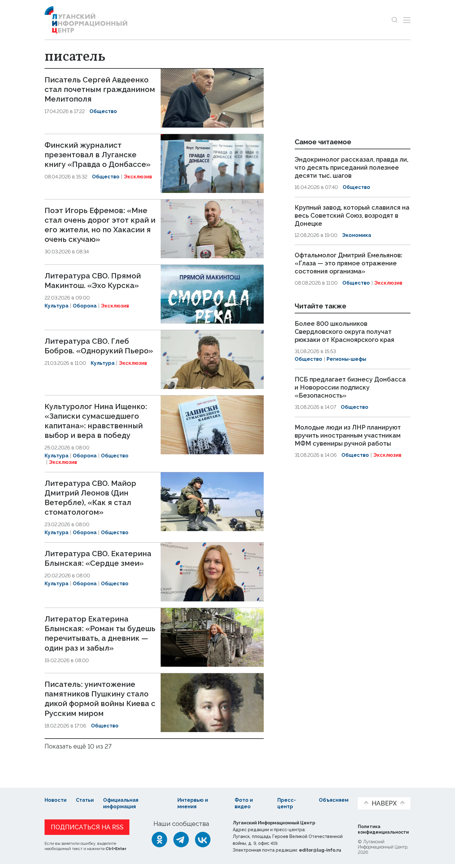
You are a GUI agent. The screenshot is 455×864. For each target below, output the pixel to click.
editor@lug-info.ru (320, 850)
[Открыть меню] (406, 20)
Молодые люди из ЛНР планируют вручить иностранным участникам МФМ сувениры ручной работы (348, 435)
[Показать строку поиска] (394, 20)
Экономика (356, 235)
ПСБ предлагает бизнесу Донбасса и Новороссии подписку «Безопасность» (350, 387)
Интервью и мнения (192, 803)
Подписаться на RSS (87, 827)
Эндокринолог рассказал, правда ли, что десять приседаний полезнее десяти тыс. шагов (351, 167)
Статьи (85, 800)
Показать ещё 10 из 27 (78, 746)
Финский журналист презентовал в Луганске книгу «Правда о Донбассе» (97, 155)
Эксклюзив (138, 177)
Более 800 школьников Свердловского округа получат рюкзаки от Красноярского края (344, 331)
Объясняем (334, 800)
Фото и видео (244, 803)
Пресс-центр (286, 803)
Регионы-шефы (346, 359)
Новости (56, 800)
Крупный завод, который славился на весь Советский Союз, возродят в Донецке (352, 215)
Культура (56, 306)
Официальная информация (120, 803)
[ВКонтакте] (202, 839)
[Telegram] (181, 839)
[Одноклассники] (159, 839)
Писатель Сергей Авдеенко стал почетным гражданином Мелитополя (100, 89)
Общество (103, 111)
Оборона (85, 306)
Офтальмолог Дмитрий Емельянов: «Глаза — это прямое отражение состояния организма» (348, 263)
